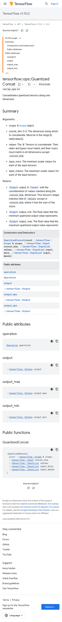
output (8, 283)
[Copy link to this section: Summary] (22, 111)
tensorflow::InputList (36, 246)
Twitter (6, 549)
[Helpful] (22, 30)
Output (14, 187)
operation (10, 272)
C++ (48, 24)
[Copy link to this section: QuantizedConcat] (32, 442)
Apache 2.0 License (50, 507)
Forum (6, 539)
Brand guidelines (11, 583)
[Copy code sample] (56, 341)
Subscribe (50, 606)
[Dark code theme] (51, 341)
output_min (10, 305)
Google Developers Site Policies (35, 510)
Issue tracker (9, 568)
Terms (6, 600)
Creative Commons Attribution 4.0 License (39, 504)
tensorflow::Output (18, 288)
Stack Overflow (10, 578)
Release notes (10, 573)
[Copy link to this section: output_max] (23, 382)
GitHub (6, 544)
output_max (10, 294)
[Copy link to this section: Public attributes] (34, 324)
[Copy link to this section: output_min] (22, 406)
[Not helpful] (26, 30)
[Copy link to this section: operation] (20, 334)
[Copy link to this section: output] (15, 358)
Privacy (15, 600)
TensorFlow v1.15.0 (16, 14)
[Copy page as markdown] (29, 84)
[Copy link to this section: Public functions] (33, 433)
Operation (10, 277)
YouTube (7, 554)
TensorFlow (8, 24)
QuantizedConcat (14, 240)
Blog (5, 534)
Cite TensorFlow (11, 588)
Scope (22, 125)
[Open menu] (5, 4)
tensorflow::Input (38, 243)
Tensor (34, 187)
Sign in (54, 4)
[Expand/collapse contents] (20, 38)
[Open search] (46, 4)
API (18, 24)
